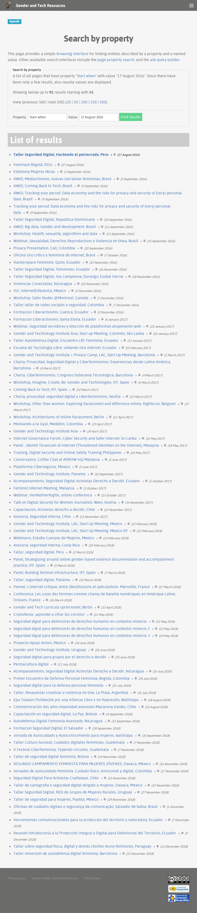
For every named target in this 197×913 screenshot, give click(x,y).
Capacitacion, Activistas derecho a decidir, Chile (54, 509)
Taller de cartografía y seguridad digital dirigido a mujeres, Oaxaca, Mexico (77, 785)
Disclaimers (92, 878)
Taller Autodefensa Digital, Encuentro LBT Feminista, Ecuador (65, 340)
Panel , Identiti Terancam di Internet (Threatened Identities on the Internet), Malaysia (86, 445)
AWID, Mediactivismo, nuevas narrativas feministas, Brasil (62, 178)
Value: (73, 117)
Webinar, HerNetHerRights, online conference (52, 495)
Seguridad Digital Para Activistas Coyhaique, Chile (56, 777)
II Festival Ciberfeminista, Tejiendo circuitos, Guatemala (61, 749)
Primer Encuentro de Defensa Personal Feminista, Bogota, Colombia (71, 678)
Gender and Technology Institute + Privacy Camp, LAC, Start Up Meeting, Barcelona (84, 354)
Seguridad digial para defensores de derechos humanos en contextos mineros (80, 621)
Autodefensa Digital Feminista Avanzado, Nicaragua (58, 720)
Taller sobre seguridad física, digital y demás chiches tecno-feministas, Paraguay (82, 846)
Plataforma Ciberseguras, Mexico (41, 466)
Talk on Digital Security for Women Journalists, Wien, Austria (64, 502)
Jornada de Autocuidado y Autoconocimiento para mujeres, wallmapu (73, 735)
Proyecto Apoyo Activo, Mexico (39, 642)
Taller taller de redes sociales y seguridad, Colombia (58, 304)
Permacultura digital (31, 664)
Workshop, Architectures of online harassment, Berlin (58, 416)
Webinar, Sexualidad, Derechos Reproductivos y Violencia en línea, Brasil (75, 240)
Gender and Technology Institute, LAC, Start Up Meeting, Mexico (67, 523)
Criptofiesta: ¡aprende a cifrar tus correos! (49, 614)
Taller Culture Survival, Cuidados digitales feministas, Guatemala (69, 742)
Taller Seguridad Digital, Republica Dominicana (54, 219)
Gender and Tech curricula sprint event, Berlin (52, 607)
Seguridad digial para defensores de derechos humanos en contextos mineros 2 (81, 628)
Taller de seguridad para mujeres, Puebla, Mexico (55, 799)
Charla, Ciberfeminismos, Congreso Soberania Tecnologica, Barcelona (73, 375)
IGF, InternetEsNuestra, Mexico (39, 290)
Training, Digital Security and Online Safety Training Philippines (67, 452)
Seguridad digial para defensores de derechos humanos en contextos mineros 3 (81, 635)
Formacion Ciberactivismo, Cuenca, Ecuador (51, 312)
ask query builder (165, 59)
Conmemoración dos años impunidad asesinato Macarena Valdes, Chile (74, 706)
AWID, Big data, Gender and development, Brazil (54, 226)
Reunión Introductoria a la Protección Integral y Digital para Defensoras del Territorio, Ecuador (94, 833)
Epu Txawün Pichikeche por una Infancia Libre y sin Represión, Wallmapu (76, 699)
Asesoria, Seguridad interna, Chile (42, 516)
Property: (20, 117)
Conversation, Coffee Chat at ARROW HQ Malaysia (56, 459)
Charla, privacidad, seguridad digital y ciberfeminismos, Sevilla (67, 396)
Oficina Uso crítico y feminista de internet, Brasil (54, 255)
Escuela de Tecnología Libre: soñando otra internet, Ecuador (65, 347)
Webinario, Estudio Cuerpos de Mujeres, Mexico (53, 537)
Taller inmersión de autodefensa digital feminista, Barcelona (65, 853)
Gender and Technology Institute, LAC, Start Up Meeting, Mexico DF (70, 530)
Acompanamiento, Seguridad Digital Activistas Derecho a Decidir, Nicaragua (78, 671)
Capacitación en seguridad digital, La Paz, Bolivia (55, 713)
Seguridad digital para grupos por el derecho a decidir (59, 656)
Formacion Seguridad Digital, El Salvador (48, 728)
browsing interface (72, 53)
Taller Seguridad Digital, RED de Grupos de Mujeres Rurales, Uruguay (72, 792)
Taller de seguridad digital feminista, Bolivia (51, 756)
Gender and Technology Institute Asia (45, 431)
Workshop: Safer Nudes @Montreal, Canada (50, 297)
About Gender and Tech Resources (55, 878)
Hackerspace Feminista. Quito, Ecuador (46, 262)
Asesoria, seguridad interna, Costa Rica (46, 545)
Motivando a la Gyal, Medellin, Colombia (48, 423)
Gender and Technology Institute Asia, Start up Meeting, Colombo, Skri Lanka (78, 333)
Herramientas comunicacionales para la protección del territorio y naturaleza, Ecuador (88, 819)
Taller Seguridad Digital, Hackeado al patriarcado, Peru (60, 154)
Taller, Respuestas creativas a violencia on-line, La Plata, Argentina (70, 692)
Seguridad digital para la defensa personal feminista (58, 685)
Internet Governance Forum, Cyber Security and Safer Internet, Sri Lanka (75, 438)
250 (93, 102)
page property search (116, 59)
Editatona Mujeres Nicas (34, 171)
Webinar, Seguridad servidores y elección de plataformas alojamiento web (77, 326)
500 (103, 102)
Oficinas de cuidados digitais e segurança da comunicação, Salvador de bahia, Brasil (85, 806)
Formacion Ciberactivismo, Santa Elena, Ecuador (54, 319)
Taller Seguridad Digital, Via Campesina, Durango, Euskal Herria (68, 276)
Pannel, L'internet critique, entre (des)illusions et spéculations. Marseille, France (81, 586)
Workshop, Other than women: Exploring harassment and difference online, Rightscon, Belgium (94, 403)
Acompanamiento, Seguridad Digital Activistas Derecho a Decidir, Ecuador (76, 480)
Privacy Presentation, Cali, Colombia (44, 248)
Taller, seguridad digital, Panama (41, 579)
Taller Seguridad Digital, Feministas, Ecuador (51, 269)
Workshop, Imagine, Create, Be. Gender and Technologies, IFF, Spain (71, 382)
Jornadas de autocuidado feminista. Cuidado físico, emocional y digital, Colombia (82, 770)
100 (84, 102)
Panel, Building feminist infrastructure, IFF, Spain (54, 572)
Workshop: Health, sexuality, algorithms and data (55, 233)
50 (76, 102)
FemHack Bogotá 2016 (32, 164)
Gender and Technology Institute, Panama (49, 473)
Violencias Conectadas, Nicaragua (42, 283)
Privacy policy (17, 878)
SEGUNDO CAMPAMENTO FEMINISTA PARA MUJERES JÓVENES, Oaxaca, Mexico (82, 763)
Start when (86, 75)
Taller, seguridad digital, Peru (38, 552)
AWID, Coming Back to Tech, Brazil (42, 185)
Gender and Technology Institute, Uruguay (49, 649)
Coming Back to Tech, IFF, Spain (40, 389)
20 (69, 102)
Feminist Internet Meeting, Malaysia (43, 488)
